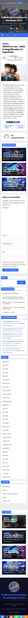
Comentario (5, 207)
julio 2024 (5, 452)
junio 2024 (5, 455)
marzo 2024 (5, 466)
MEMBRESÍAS (17, 612)
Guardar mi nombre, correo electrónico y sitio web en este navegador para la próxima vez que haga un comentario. (13, 264)
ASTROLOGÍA (6, 486)
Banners (4, 490)
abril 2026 (5, 376)
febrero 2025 (5, 426)
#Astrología (20, 57)
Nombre (5, 235)
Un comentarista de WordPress (10, 348)
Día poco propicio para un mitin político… (9, 126)
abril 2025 (5, 419)
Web (3, 252)
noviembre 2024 (6, 437)
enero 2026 (5, 387)
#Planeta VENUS (18, 60)
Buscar (4, 277)
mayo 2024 (5, 459)
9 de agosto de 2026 (10, 570)
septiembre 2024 (6, 444)
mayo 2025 (5, 415)
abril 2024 (5, 462)
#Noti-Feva (10, 60)
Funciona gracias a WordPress (10, 603)
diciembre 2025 (6, 390)
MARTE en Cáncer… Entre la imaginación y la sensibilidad (13, 171)
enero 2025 (5, 430)
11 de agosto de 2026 (10, 554)
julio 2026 (5, 365)
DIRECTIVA (23, 608)
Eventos (4, 497)
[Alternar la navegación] (15, 35)
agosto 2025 (5, 405)
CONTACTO (17, 608)
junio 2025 (5, 412)
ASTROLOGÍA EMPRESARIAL (10, 293)
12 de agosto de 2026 (10, 539)
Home (4, 608)
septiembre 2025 (6, 401)
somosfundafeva (13, 56)
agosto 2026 (5, 361)
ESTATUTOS (10, 612)
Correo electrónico (7, 243)
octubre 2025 (6, 397)
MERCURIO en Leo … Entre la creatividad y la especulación (13, 186)
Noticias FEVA (5, 43)
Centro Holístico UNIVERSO (9, 493)
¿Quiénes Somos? (10, 608)
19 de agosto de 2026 (10, 523)
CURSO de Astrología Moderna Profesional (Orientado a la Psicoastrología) (13, 323)
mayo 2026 (5, 372)
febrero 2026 (5, 383)
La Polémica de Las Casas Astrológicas (19, 126)
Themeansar (14, 605)
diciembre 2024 (6, 433)
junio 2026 (5, 369)
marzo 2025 (5, 423)
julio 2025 (4, 408)
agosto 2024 (5, 448)
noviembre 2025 (6, 394)
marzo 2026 (5, 379)
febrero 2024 (6, 470)
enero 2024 (5, 473)
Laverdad (4, 328)
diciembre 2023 (6, 477)
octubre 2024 (6, 441)
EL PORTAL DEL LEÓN (8, 312)
